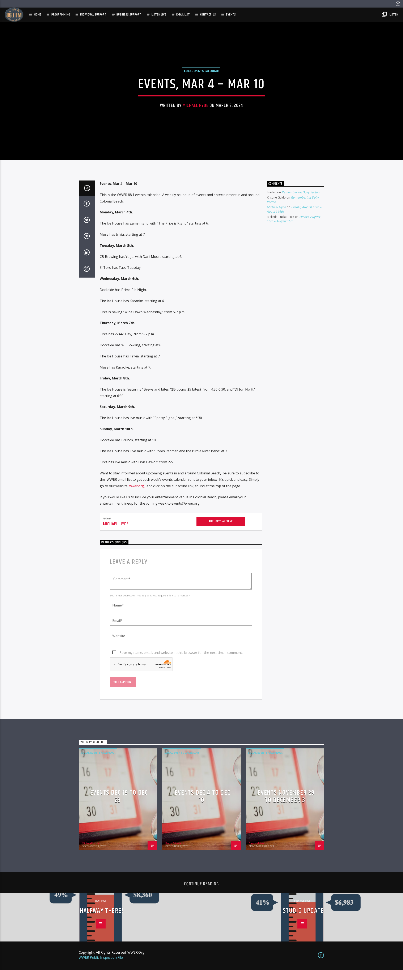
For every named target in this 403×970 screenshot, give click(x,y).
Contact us (208, 14)
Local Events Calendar (201, 71)
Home (37, 14)
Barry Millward (174, 843)
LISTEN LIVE (159, 14)
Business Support (128, 14)
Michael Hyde (195, 105)
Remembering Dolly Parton (300, 192)
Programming (60, 14)
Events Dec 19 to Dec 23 (119, 796)
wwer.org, (137, 486)
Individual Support (93, 14)
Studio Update (303, 911)
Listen (393, 14)
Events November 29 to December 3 (286, 796)
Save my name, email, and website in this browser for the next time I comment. (181, 652)
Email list (183, 14)
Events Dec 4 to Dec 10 (202, 796)
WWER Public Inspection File (101, 957)
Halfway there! (102, 911)
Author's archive (221, 521)
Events (231, 14)
